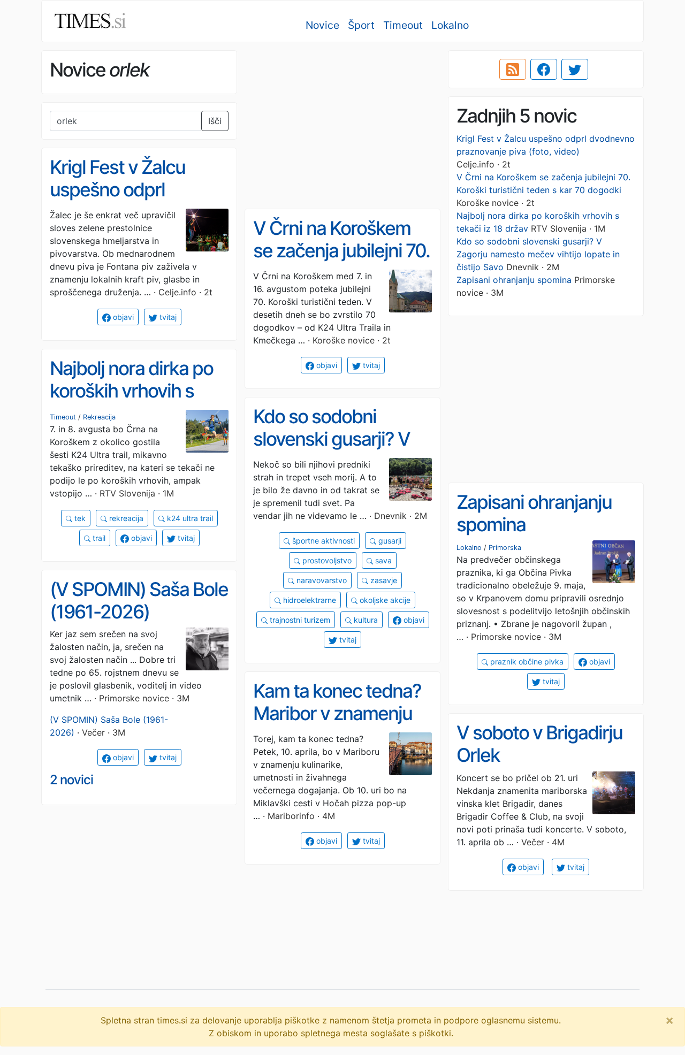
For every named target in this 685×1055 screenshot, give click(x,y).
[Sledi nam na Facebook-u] (543, 69)
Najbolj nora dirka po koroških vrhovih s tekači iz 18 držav (131, 391)
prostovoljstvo (326, 560)
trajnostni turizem (299, 619)
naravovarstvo (320, 580)
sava (382, 560)
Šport (361, 25)
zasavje (382, 580)
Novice (322, 25)
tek (79, 518)
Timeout (403, 25)
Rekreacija (99, 417)
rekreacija (125, 518)
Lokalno (450, 25)
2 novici (71, 780)
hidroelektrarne (308, 600)
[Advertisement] (342, 126)
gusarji (388, 540)
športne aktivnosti (322, 540)
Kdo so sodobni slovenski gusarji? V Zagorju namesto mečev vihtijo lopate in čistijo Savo (538, 254)
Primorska (505, 548)
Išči (215, 121)
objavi (122, 317)
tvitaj (167, 317)
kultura (365, 619)
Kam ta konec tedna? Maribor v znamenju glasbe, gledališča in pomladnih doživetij (337, 724)
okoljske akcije (383, 600)
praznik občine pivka (526, 661)
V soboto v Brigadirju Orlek (539, 744)
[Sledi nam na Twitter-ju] (574, 69)
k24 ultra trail (189, 518)
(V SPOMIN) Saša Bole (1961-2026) (139, 600)
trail (97, 537)
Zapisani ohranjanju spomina (514, 279)
